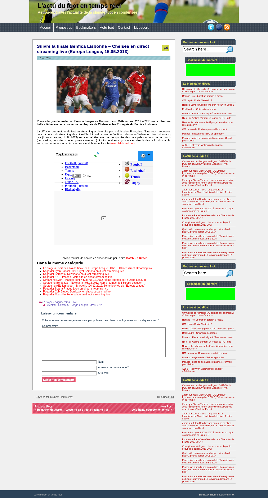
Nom (102, 361)
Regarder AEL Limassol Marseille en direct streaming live (77, 277)
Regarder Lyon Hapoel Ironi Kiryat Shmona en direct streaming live (83, 271)
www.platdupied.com (122, 143)
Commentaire (50, 326)
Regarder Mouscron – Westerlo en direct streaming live (72, 409)
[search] (229, 49)
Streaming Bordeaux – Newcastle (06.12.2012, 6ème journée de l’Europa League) (92, 282)
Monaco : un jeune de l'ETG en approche (203, 133)
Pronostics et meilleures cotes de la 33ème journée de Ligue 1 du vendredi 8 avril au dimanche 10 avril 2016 (208, 245)
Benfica (52, 305)
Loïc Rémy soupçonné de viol (150, 409)
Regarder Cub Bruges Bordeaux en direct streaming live (77, 291)
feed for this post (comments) (54, 397)
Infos (67, 301)
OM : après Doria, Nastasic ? (197, 100)
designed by (216, 494)
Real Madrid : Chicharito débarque (199, 109)
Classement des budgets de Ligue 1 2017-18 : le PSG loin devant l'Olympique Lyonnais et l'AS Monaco (206, 164)
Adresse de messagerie (113, 367)
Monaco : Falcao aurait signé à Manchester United (207, 113)
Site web (103, 372)
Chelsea (63, 305)
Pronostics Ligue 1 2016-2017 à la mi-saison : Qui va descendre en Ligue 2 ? (207, 209)
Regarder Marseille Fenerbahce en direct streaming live (76, 294)
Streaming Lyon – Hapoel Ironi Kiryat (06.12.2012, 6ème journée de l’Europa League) (94, 279)
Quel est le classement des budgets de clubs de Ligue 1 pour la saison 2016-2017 (206, 230)
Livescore (141, 28)
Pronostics (63, 28)
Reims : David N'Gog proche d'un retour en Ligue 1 (208, 104)
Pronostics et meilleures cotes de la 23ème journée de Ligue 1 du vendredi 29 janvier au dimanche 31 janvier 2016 (208, 255)
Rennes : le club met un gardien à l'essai (202, 96)
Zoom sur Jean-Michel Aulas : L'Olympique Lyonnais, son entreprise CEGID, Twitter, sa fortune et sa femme (208, 173)
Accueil (46, 28)
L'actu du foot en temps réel (79, 5)
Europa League (53, 301)
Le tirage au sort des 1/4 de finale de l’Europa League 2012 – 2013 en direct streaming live (98, 268)
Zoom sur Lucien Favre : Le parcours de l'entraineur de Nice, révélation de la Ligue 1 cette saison (207, 192)
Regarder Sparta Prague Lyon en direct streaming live (75, 288)
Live (74, 301)
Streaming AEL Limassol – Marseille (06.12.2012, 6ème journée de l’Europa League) (94, 285)
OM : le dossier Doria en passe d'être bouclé (204, 129)
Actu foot (107, 28)
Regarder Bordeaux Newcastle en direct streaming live (76, 274)
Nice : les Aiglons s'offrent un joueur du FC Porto (206, 118)
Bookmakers (86, 28)
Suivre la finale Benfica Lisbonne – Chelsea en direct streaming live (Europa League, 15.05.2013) (93, 49)
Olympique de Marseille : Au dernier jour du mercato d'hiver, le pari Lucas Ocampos (208, 90)
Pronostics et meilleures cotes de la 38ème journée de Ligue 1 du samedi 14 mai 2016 (208, 237)
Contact (124, 28)
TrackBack (165, 397)
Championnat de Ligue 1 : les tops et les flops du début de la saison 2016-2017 (206, 223)
